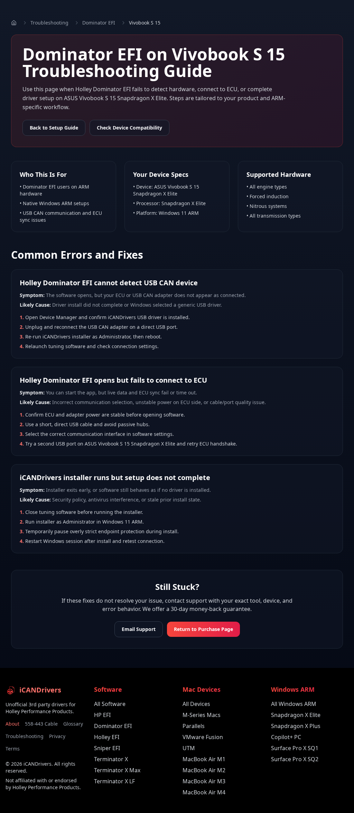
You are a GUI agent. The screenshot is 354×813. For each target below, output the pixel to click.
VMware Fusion (203, 737)
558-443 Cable (41, 723)
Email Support (139, 629)
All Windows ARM (293, 704)
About (12, 723)
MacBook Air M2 (204, 770)
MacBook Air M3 (204, 781)
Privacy (57, 736)
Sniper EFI (107, 748)
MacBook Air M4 (204, 792)
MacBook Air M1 (204, 759)
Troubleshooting (49, 22)
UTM (189, 748)
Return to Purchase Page (203, 629)
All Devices (196, 704)
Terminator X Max (117, 770)
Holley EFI (106, 737)
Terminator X (111, 759)
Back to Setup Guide (54, 127)
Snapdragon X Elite (295, 715)
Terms (13, 748)
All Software (109, 704)
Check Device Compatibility (129, 127)
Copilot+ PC (286, 737)
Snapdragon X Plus (295, 726)
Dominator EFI (98, 22)
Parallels (194, 726)
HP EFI (102, 715)
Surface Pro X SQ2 (294, 759)
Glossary (73, 723)
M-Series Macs (202, 715)
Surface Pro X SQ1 (294, 748)
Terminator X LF (114, 781)
